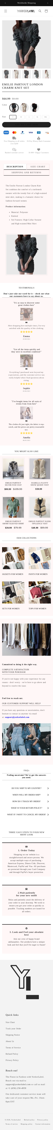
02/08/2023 (26, 339)
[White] (24, 107)
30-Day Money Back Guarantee (39, 141)
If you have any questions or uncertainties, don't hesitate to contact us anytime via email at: (23, 713)
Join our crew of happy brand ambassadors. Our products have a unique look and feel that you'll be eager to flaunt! (26, 942)
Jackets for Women (12, 574)
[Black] (34, 107)
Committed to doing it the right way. (19, 664)
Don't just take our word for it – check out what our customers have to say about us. (26, 295)
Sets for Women (11, 609)
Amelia (26, 437)
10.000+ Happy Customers (39, 153)
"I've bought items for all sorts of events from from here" (26, 402)
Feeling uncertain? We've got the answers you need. (26, 776)
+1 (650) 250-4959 (17, 1088)
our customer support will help (21, 703)
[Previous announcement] (5, 3)
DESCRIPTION (15, 167)
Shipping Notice (13, 1035)
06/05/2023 (26, 440)
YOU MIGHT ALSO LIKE (27, 451)
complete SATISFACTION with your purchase (15, 671)
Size (4, 117)
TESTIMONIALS (26, 288)
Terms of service (12, 1124)
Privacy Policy (12, 1060)
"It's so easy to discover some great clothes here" (26, 304)
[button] (6, 11)
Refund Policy (12, 1054)
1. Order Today (26, 850)
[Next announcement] (48, 3)
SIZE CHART (38, 167)
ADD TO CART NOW (26, 125)
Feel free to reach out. (12, 698)
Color (4, 105)
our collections (26, 538)
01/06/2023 (26, 391)
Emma (26, 336)
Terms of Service (13, 1048)
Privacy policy (42, 1120)
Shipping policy (27, 1124)
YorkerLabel (16, 1120)
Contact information (42, 1124)
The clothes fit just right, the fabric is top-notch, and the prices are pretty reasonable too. (26, 427)
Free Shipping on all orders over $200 (14, 142)
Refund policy (29, 1120)
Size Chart (10, 1022)
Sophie (26, 388)
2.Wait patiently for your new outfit (26, 894)
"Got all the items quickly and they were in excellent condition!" (26, 350)
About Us (10, 1041)
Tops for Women (37, 609)
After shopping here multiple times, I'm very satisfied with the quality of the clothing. (26, 327)
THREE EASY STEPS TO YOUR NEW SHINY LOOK (26, 833)
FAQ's (26, 770)
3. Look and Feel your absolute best (27, 933)
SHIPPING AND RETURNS (26, 173)
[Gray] (14, 107)
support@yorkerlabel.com (17, 717)
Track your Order (13, 1029)
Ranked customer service (14, 153)
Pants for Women (38, 574)
